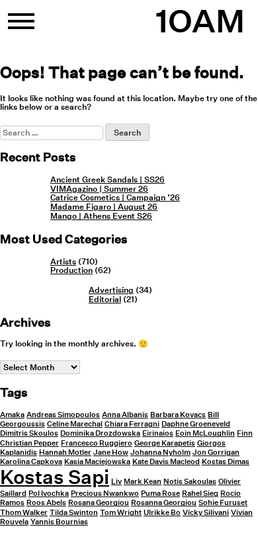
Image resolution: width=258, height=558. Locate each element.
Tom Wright (121, 513)
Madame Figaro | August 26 (103, 206)
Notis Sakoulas (189, 482)
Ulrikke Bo (162, 513)
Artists (63, 261)
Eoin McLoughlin (205, 433)
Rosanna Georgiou (163, 503)
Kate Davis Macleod (166, 462)
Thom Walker (24, 513)
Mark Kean (142, 482)
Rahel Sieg (200, 493)
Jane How (110, 453)
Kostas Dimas (225, 462)
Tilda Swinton (74, 513)
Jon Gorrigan (216, 453)
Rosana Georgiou (98, 503)
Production (71, 270)
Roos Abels (46, 503)
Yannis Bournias (59, 522)
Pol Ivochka (48, 493)
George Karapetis (164, 443)
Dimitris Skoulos (29, 433)
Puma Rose (160, 493)
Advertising (111, 290)
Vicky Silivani (206, 513)
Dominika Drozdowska (100, 433)
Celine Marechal (75, 424)
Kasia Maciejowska (97, 462)
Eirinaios (157, 433)
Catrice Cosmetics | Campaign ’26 (115, 197)
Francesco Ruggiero (96, 443)
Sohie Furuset (222, 503)
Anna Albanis (125, 415)
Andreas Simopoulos (63, 415)
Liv (116, 482)
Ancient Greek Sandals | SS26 (107, 179)
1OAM (200, 21)
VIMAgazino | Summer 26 (99, 188)
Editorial (105, 299)
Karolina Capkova (31, 462)
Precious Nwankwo (105, 493)
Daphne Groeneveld (195, 424)
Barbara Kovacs (178, 415)
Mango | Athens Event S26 (101, 215)
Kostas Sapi (54, 477)
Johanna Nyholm (160, 453)
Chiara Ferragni (132, 424)
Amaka (12, 415)
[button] (21, 26)
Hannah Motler (65, 453)
